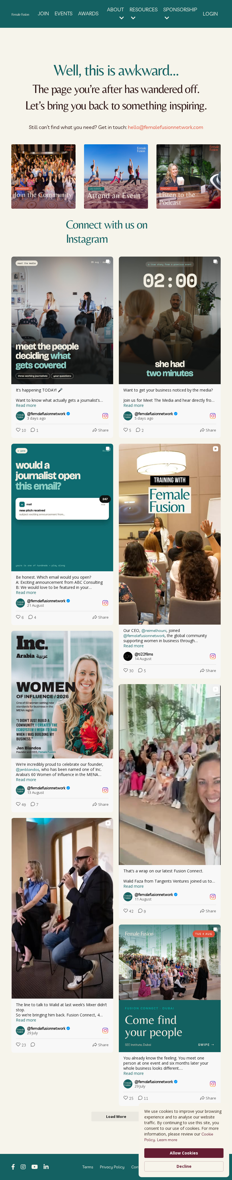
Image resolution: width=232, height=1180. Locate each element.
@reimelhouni (153, 630)
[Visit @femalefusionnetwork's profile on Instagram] (20, 415)
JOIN (43, 13)
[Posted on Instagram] (105, 416)
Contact (138, 1167)
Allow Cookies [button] (184, 1153)
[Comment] (31, 1045)
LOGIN (210, 13)
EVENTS (63, 13)
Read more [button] (26, 405)
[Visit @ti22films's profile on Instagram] (127, 656)
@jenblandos (27, 769)
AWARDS (88, 13)
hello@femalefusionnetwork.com (165, 127)
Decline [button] (184, 1166)
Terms (87, 1167)
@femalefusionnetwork (144, 635)
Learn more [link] (167, 1139)
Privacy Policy (112, 1167)
